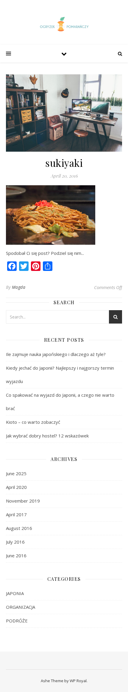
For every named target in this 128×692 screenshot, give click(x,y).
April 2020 (16, 487)
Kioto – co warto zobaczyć (33, 422)
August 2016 (19, 528)
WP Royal (78, 680)
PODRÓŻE (17, 621)
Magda (19, 287)
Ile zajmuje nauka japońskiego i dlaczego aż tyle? (56, 354)
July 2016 (15, 542)
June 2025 (16, 473)
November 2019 (23, 501)
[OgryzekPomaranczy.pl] (64, 25)
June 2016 (16, 555)
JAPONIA (15, 593)
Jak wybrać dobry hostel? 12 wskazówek (47, 436)
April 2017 (16, 514)
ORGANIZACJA (20, 607)
